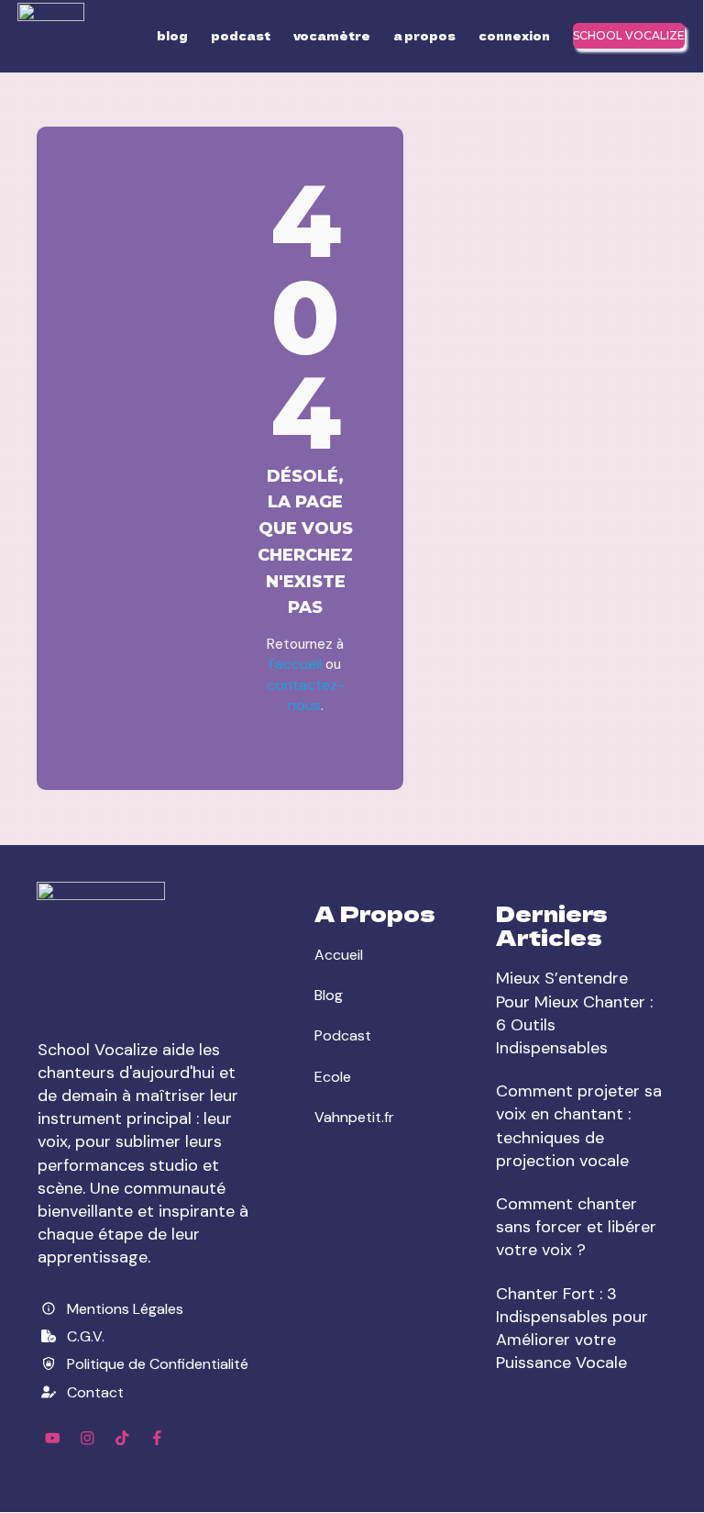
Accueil (338, 954)
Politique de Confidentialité (157, 1364)
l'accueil (297, 663)
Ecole (332, 1076)
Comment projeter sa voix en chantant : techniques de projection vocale (579, 1126)
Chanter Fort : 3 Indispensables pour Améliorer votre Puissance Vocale (572, 1328)
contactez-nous (306, 695)
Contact (95, 1392)
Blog (328, 995)
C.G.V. (85, 1336)
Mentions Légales (125, 1308)
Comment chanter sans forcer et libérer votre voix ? (576, 1227)
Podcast (342, 1035)
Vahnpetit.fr (354, 1117)
